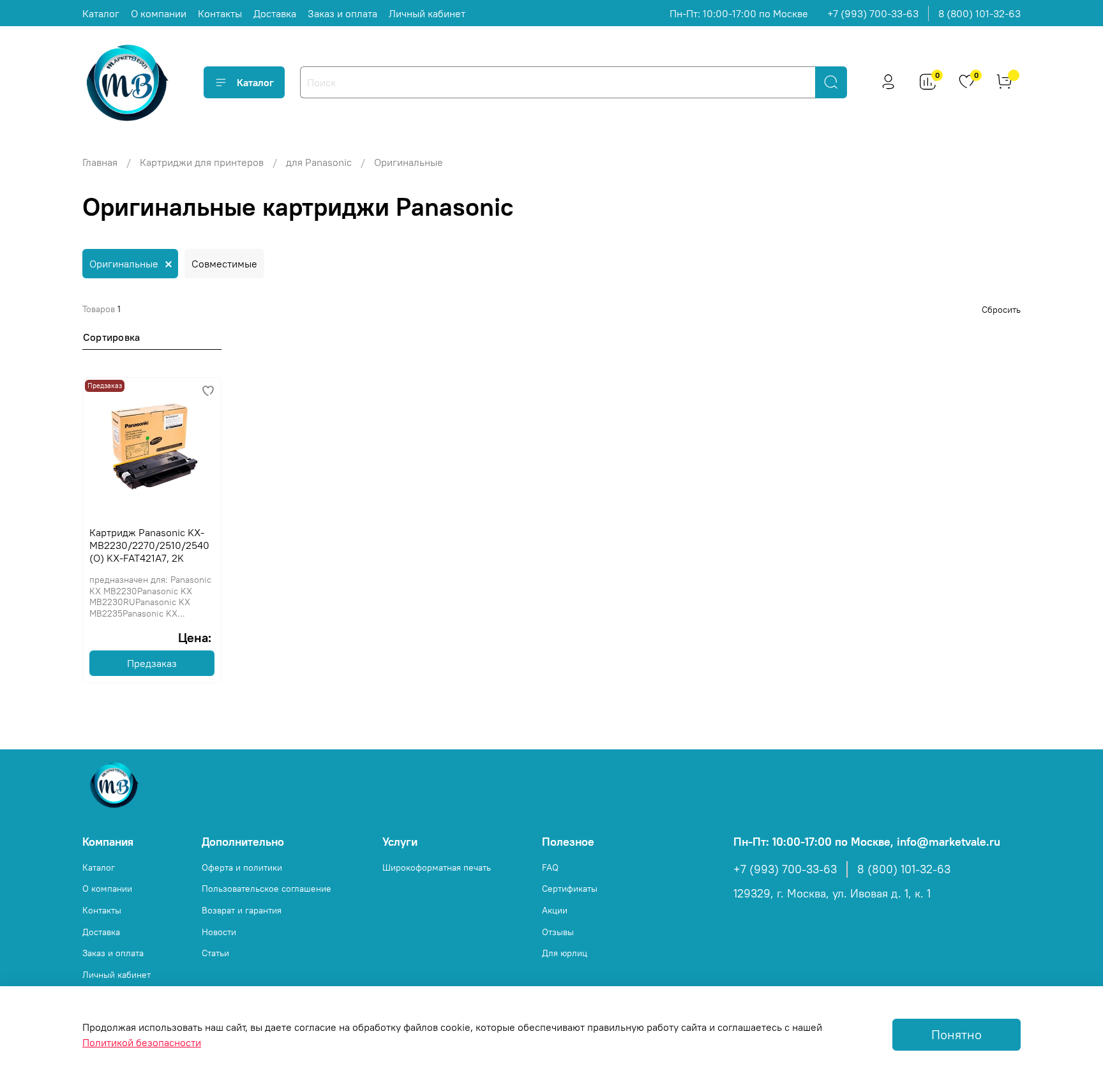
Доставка (274, 13)
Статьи (215, 953)
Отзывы (558, 932)
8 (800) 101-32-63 (979, 13)
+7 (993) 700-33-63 (873, 13)
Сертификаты (569, 888)
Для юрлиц (564, 953)
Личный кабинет (427, 13)
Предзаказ (152, 663)
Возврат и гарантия (241, 910)
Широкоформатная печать (436, 867)
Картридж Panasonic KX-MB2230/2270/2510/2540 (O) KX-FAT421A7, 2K (149, 545)
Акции (554, 910)
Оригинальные (123, 263)
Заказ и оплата (342, 13)
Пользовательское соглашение (266, 888)
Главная (99, 162)
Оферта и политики (242, 867)
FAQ (550, 867)
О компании (158, 13)
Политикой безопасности (141, 1042)
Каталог (100, 13)
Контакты (220, 13)
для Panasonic (319, 162)
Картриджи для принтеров (202, 162)
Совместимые (224, 263)
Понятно (956, 1034)
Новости (219, 932)
